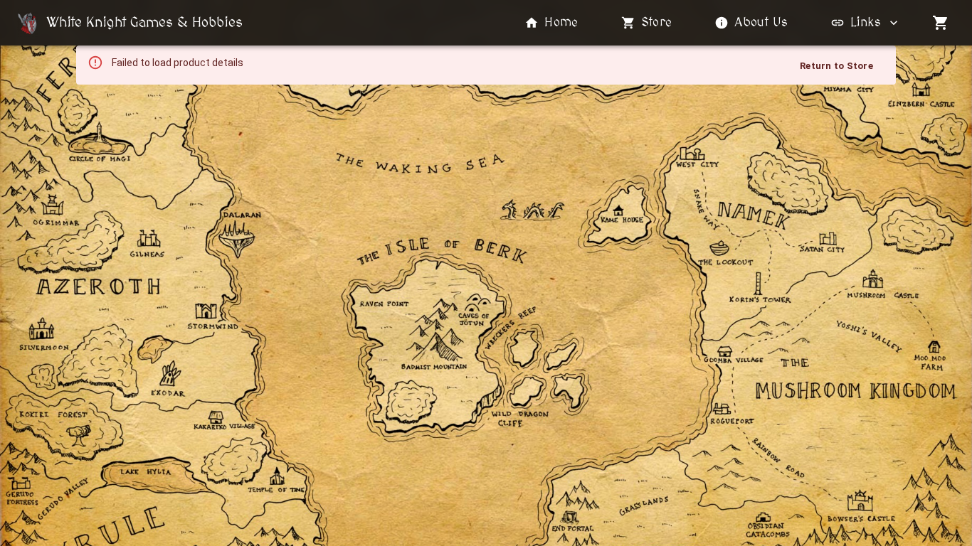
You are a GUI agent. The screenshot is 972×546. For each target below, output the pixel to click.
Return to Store (836, 65)
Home (561, 23)
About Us (761, 23)
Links (865, 23)
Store (656, 23)
